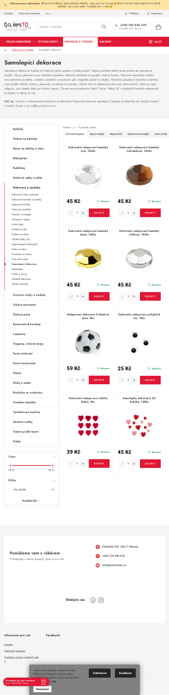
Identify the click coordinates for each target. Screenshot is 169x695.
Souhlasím (125, 673)
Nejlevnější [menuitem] (97, 134)
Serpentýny (17, 269)
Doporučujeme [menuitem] (75, 134)
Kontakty (8, 13)
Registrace (156, 13)
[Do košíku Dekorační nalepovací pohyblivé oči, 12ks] (150, 380)
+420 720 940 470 (133, 25)
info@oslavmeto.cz (114, 565)
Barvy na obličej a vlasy (28, 148)
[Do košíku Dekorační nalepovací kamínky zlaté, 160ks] (99, 296)
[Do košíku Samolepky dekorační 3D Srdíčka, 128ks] (150, 463)
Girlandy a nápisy (21, 219)
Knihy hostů (17, 224)
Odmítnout (99, 673)
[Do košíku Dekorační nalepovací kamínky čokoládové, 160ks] (150, 212)
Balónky (18, 129)
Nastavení (42, 689)
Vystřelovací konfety (26, 412)
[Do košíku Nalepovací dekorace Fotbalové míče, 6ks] (99, 380)
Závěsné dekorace (21, 279)
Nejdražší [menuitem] (116, 134)
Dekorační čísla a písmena (25, 194)
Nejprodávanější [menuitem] (138, 134)
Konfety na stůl (19, 229)
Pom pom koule (20, 259)
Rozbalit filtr (29, 500)
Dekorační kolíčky (21, 204)
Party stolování (23, 353)
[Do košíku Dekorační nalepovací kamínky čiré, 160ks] (99, 212)
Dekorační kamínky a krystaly (26, 199)
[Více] (155, 42)
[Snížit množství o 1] (71, 213)
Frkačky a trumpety (21, 214)
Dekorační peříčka (21, 209)
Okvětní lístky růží (21, 239)
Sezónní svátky (23, 422)
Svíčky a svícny (19, 274)
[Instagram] (100, 600)
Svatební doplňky (24, 402)
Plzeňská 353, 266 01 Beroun (120, 546)
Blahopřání (20, 158)
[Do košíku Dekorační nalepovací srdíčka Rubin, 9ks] (99, 463)
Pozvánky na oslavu (22, 254)
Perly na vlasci (19, 249)
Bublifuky (19, 168)
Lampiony (19, 334)
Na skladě (33, 489)
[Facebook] (93, 600)
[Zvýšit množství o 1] (83, 213)
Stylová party (21, 314)
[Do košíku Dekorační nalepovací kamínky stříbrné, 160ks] (150, 296)
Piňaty (17, 373)
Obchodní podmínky (29, 13)
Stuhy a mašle (22, 383)
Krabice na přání (20, 234)
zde (54, 681)
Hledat (104, 27)
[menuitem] (20, 42)
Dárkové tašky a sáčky (28, 178)
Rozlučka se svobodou (27, 392)
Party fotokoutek (24, 363)
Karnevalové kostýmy (27, 324)
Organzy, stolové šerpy (28, 344)
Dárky (17, 441)
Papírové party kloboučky (25, 244)
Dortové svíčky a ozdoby (29, 295)
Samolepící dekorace (24, 264)
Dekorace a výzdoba (26, 187)
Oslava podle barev (26, 432)
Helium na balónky (25, 139)
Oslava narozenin (24, 305)
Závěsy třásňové (20, 284)
